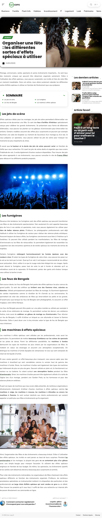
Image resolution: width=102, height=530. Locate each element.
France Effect (62, 155)
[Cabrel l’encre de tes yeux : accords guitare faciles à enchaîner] (76, 86)
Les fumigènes (41, 100)
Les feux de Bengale (10, 103)
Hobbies (8, 38)
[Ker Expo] (14, 4)
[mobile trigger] (3, 4)
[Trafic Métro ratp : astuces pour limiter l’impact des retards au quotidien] (76, 98)
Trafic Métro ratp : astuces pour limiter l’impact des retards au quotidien (92, 95)
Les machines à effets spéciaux (46, 103)
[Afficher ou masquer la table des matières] (43, 95)
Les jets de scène (9, 100)
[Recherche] (91, 4)
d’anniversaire (5, 374)
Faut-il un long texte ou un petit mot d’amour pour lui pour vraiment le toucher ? (86, 133)
